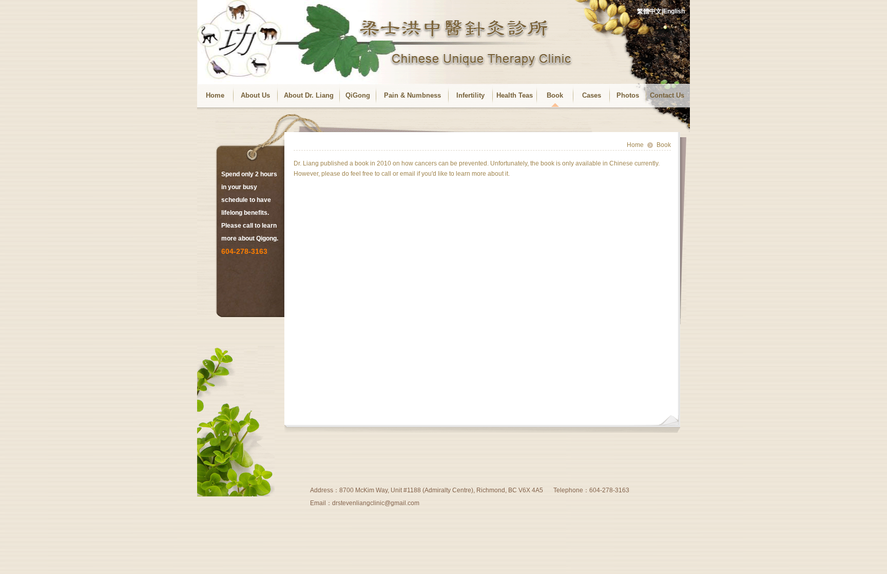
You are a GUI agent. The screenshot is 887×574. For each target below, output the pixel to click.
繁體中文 (649, 11)
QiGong (357, 95)
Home (215, 95)
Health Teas (514, 95)
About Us (255, 95)
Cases (591, 95)
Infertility (470, 95)
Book (555, 95)
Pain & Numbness (412, 95)
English (674, 11)
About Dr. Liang (309, 95)
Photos (627, 95)
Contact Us (667, 95)
